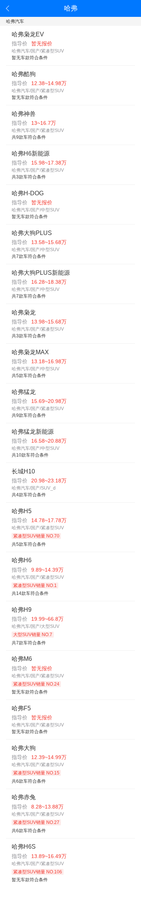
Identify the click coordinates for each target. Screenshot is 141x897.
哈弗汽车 (15, 21)
